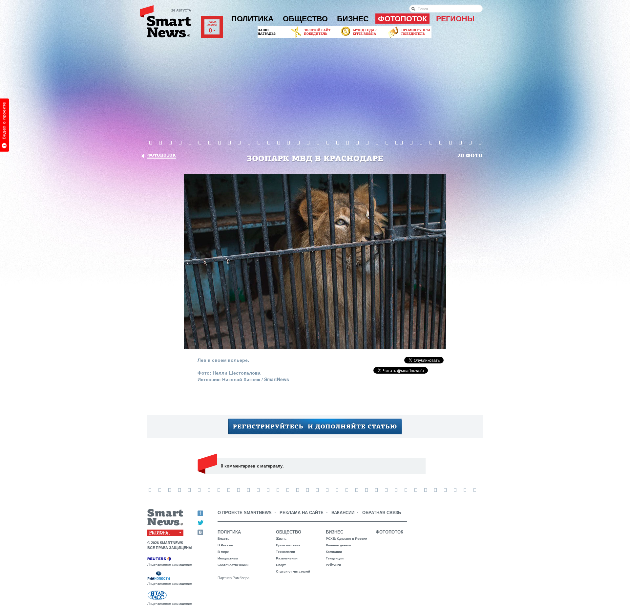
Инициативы (228, 558)
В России (225, 545)
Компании (334, 552)
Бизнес (353, 18)
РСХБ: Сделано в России (346, 538)
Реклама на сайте (302, 512)
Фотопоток (402, 18)
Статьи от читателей (293, 571)
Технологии (285, 552)
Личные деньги (338, 545)
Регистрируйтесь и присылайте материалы (315, 426)
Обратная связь (381, 512)
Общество (305, 18)
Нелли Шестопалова (237, 372)
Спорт (281, 565)
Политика (252, 18)
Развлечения (287, 558)
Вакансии (342, 512)
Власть (223, 538)
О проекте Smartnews (245, 512)
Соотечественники (233, 565)
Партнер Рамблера (233, 578)
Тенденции (335, 558)
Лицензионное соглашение (169, 564)
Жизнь (281, 538)
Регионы (455, 18)
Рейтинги (333, 565)
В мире (223, 552)
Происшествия (288, 545)
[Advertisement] (315, 88)
